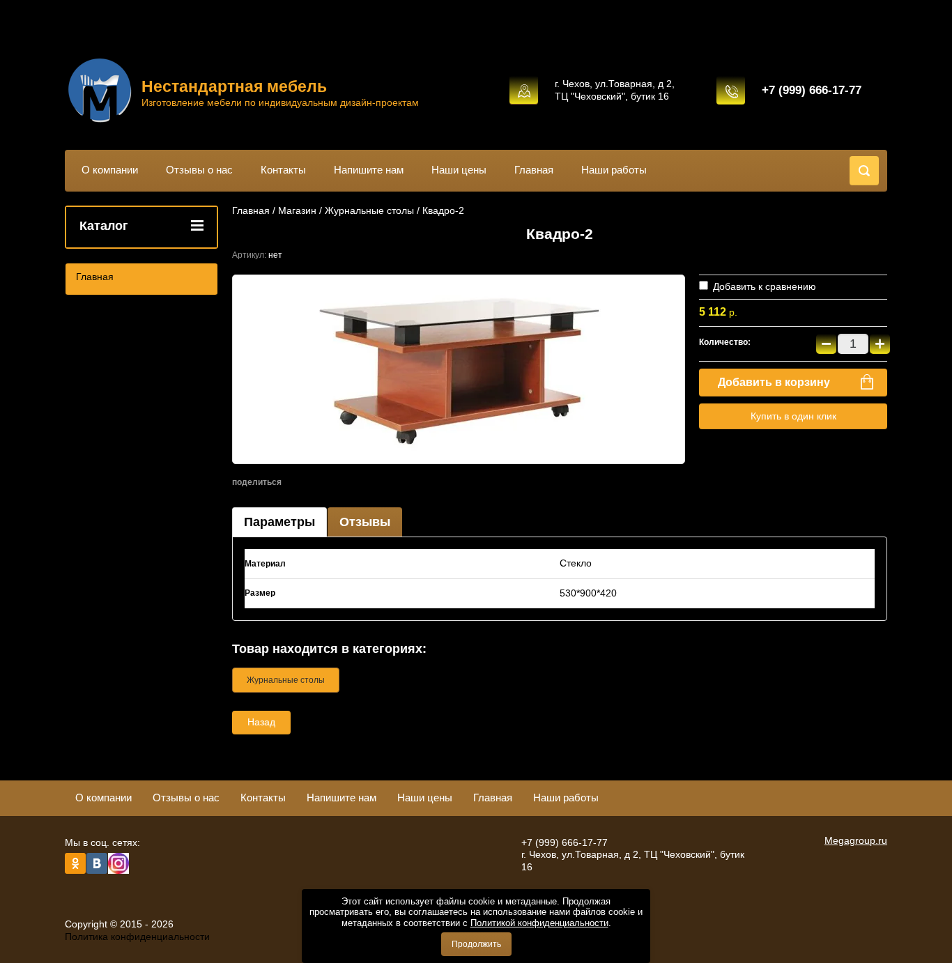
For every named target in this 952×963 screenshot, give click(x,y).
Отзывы (364, 522)
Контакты (283, 170)
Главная (533, 170)
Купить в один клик (793, 416)
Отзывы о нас (199, 170)
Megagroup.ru (855, 840)
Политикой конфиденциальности (539, 923)
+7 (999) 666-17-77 (811, 90)
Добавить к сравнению (763, 286)
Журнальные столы (369, 210)
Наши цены (458, 170)
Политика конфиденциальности (137, 936)
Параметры (279, 522)
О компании (110, 170)
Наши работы (614, 170)
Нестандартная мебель (234, 86)
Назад (261, 721)
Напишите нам (369, 170)
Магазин (297, 210)
